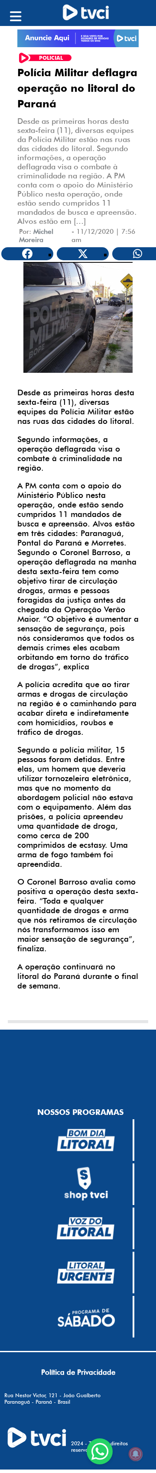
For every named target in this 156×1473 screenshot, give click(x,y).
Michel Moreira (36, 235)
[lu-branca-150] (86, 1273)
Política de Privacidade (78, 1372)
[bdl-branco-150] (86, 1140)
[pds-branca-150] (86, 1317)
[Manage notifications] (136, 1454)
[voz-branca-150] (86, 1228)
